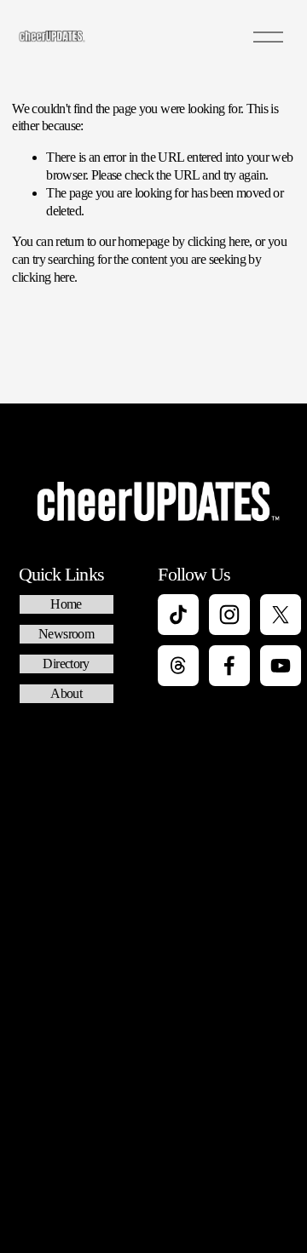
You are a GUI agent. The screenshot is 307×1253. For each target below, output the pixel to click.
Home (65, 604)
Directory (66, 663)
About (66, 693)
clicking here (219, 241)
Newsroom (66, 633)
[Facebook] (229, 665)
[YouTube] (280, 665)
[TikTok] (178, 614)
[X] (280, 614)
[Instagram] (229, 614)
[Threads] (178, 665)
